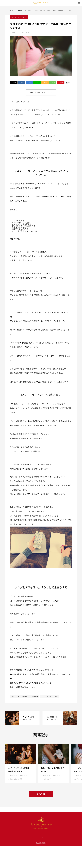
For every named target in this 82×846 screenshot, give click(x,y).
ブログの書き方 (22, 696)
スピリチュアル (13, 779)
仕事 (24, 17)
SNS (13, 696)
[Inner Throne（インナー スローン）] (41, 3)
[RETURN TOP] (41, 809)
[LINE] (33, 837)
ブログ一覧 (41, 794)
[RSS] (49, 837)
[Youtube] (39, 837)
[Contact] (46, 837)
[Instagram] (36, 837)
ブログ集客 (34, 696)
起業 (56, 696)
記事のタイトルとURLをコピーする (41, 92)
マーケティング (17, 17)
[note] (43, 837)
